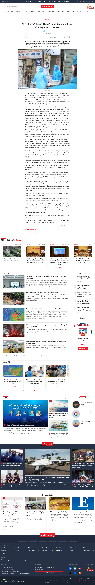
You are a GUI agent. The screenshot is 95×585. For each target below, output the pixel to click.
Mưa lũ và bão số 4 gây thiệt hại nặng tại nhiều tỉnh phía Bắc (43, 308)
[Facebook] (77, 2)
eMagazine (65, 398)
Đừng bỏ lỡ (7, 362)
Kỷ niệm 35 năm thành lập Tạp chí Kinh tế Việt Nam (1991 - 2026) (35, 513)
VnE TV (49, 1)
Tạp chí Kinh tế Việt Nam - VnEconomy (85, 580)
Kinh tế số (33, 11)
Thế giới (79, 11)
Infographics (59, 398)
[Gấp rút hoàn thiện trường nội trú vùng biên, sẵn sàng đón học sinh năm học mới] (83, 455)
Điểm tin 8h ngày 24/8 (86, 422)
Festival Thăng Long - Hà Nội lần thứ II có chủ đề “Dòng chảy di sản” (82, 486)
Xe (45, 1)
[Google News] (93, 2)
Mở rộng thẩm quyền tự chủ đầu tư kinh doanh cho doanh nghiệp (11, 464)
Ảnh (2, 560)
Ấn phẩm (83, 318)
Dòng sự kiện (47, 495)
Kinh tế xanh (41, 11)
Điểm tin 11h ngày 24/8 (86, 413)
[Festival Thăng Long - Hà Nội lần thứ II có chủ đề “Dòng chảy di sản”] (83, 476)
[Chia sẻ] (69, 37)
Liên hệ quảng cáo (49, 572)
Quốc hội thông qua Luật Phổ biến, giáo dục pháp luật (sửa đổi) (84, 294)
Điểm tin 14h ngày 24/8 (86, 403)
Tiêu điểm (10, 11)
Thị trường (51, 11)
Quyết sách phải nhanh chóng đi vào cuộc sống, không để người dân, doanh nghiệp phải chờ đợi (35, 260)
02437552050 (40, 569)
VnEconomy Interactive (81, 512)
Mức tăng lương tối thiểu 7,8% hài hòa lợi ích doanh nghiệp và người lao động (84, 301)
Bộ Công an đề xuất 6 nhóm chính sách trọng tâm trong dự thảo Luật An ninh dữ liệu (47, 277)
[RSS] (79, 572)
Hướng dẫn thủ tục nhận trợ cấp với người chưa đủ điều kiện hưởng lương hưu (34, 381)
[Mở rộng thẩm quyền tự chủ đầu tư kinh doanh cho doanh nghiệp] (12, 455)
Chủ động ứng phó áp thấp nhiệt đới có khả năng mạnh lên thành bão (13, 381)
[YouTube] (87, 2)
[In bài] (26, 37)
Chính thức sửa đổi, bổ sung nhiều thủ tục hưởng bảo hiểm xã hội (84, 287)
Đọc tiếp (6, 273)
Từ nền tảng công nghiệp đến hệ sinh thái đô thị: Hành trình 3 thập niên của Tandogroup (58, 435)
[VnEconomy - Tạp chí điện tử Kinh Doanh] (47, 535)
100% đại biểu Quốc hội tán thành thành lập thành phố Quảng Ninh (83, 260)
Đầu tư (18, 11)
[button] (34, 390)
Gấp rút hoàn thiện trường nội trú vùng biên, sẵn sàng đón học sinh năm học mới (83, 465)
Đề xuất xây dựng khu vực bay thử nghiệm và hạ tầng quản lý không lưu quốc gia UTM (47, 479)
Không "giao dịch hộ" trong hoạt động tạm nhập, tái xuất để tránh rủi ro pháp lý (56, 381)
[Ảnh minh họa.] (47, 49)
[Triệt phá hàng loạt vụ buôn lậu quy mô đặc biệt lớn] (12, 476)
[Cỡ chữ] (28, 37)
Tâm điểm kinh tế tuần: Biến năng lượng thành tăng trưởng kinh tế (58, 415)
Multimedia (7, 398)
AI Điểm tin (83, 398)
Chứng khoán (29, 1)
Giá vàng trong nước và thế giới (59, 512)
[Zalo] (83, 2)
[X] (80, 2)
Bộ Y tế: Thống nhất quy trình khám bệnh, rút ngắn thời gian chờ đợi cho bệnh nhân (46, 342)
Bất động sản (70, 11)
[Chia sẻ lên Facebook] (59, 37)
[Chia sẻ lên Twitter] (61, 37)
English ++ (66, 1)
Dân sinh (86, 11)
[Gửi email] (64, 37)
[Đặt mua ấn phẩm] (90, 6)
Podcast (54, 398)
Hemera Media (23, 580)
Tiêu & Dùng (39, 1)
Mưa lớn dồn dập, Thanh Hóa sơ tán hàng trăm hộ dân (42, 292)
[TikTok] (90, 2)
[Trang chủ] (6, 12)
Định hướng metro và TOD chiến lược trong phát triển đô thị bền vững (11, 513)
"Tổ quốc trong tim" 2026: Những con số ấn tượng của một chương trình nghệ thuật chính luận (47, 326)
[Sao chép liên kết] (67, 37)
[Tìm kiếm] (5, 7)
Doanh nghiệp (60, 11)
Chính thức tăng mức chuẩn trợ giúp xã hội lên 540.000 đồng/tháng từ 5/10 (84, 310)
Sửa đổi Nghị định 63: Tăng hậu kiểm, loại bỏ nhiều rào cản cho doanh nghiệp (84, 279)
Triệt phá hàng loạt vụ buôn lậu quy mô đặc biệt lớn (11, 486)
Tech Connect (57, 1)
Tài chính (24, 11)
